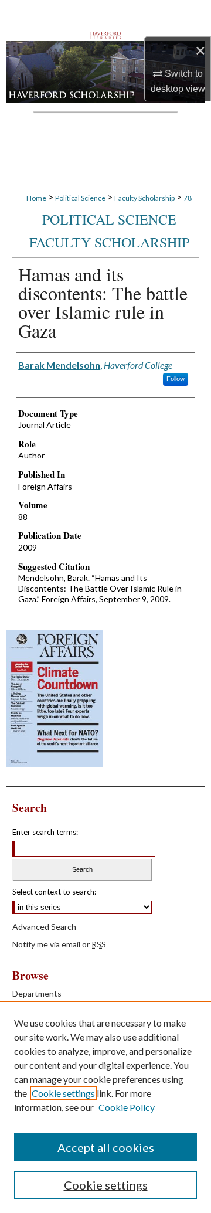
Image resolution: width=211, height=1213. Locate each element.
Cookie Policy (126, 1107)
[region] (105, 1107)
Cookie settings (63, 1093)
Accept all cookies (105, 1147)
